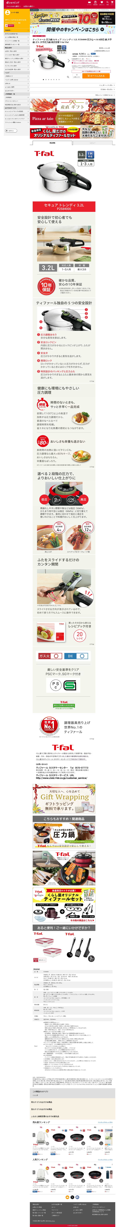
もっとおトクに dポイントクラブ (14, 118)
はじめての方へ (9, 90)
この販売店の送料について (102, 50)
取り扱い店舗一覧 (38, 1215)
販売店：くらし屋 (104, 48)
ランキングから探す (11, 65)
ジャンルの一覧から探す (12, 55)
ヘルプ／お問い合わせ (11, 79)
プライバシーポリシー (11, 101)
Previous (34, 1135)
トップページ (34, 10)
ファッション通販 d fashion (13, 122)
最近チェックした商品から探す (14, 58)
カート (53, 1207)
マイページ (55, 1210)
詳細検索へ (8, 30)
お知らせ (7, 83)
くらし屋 (35, 1095)
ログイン (11, 130)
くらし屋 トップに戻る (105, 85)
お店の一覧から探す (11, 51)
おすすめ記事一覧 (57, 1204)
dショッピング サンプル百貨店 (14, 111)
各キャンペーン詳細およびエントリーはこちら (86, 63)
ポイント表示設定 (57, 1212)
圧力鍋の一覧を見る (106, 89)
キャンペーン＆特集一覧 (12, 41)
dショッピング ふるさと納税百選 (14, 115)
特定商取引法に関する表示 (13, 104)
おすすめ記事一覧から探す (13, 69)
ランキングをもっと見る (105, 1122)
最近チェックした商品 (39, 1210)
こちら (53, 1221)
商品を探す (36, 1204)
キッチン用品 (60, 10)
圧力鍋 (72, 10)
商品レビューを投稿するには (103, 95)
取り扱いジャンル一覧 (39, 1212)
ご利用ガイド (9, 76)
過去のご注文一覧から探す (13, 62)
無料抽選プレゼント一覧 (12, 44)
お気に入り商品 (37, 1207)
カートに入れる (96, 75)
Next (111, 1135)
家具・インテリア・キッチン (47, 10)
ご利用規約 (8, 97)
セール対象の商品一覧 (11, 37)
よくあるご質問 (9, 87)
